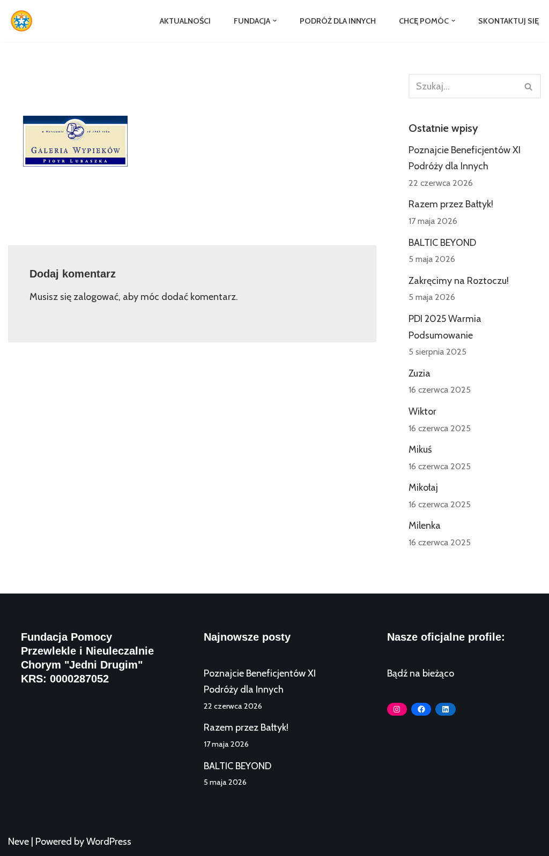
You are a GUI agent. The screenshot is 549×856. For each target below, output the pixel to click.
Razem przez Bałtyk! (451, 204)
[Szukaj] (529, 86)
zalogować (95, 297)
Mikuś (420, 449)
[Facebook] (421, 709)
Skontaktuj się (508, 21)
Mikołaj (423, 487)
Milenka (425, 525)
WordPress (108, 841)
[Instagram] (397, 709)
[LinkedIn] (445, 709)
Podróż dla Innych (338, 21)
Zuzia (420, 373)
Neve (18, 841)
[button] (275, 20)
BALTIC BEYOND (442, 243)
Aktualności (185, 21)
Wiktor (422, 411)
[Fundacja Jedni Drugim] (24, 21)
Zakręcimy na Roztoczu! (459, 281)
